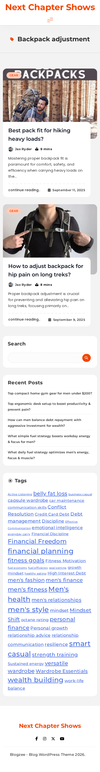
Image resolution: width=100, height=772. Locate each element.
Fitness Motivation (65, 560)
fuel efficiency (38, 567)
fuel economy (17, 567)
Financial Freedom (37, 541)
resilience (56, 644)
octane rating (35, 620)
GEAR (13, 75)
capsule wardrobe (28, 500)
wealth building (36, 680)
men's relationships (56, 600)
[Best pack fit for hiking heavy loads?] (50, 104)
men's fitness (27, 589)
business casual (80, 494)
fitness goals (26, 560)
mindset (59, 610)
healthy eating (35, 573)
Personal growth (49, 628)
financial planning (41, 551)
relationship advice (29, 635)
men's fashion (26, 580)
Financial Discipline (50, 534)
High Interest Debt (67, 573)
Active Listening (20, 494)
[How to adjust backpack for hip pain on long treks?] (50, 239)
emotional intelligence (57, 527)
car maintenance (66, 500)
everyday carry (19, 534)
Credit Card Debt (52, 514)
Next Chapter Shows (50, 7)
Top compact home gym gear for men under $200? (50, 393)
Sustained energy (26, 663)
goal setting (58, 567)
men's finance (64, 580)
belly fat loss (50, 493)
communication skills (27, 507)
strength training (55, 655)
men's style (28, 609)
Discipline (53, 521)
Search (17, 344)
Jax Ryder (23, 149)
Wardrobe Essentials (62, 671)
